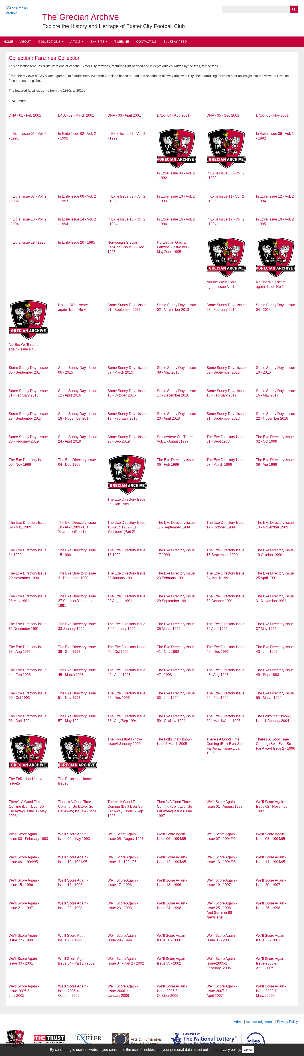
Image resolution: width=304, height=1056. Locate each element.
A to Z (75, 41)
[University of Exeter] (88, 1042)
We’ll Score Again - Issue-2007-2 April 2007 (222, 990)
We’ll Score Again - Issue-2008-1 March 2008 (271, 990)
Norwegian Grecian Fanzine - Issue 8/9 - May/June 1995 (173, 247)
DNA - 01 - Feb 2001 (25, 115)
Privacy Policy (287, 1022)
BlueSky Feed (175, 41)
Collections (49, 41)
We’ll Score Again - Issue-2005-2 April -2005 (271, 963)
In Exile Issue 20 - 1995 (76, 242)
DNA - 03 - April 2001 (124, 115)
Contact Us (146, 41)
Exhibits (97, 41)
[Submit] (294, 9)
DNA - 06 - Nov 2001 (272, 115)
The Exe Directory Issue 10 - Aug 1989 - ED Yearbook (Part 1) (77, 527)
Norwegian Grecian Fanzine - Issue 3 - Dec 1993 (125, 247)
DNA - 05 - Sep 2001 (223, 115)
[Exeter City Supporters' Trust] (49, 1042)
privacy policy (229, 1050)
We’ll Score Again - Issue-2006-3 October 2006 (172, 990)
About (25, 41)
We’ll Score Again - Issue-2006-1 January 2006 (122, 990)
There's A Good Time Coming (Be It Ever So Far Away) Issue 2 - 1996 (275, 744)
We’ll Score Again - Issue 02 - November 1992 (272, 806)
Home (8, 41)
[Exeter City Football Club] (15, 1042)
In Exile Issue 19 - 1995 (27, 242)
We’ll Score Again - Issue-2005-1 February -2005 (222, 963)
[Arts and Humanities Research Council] (137, 1042)
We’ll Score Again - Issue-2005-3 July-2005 (24, 990)
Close (248, 1050)
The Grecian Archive (80, 17)
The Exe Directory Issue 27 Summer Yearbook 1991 (77, 600)
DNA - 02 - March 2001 (76, 115)
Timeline (121, 41)
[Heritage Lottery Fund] (218, 1042)
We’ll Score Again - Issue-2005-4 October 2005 (73, 990)
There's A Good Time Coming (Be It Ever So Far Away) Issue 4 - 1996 (77, 806)
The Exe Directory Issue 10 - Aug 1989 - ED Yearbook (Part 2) (126, 527)
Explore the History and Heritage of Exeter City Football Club (113, 26)
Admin (238, 1022)
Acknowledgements (260, 1022)
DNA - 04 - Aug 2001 (173, 115)
